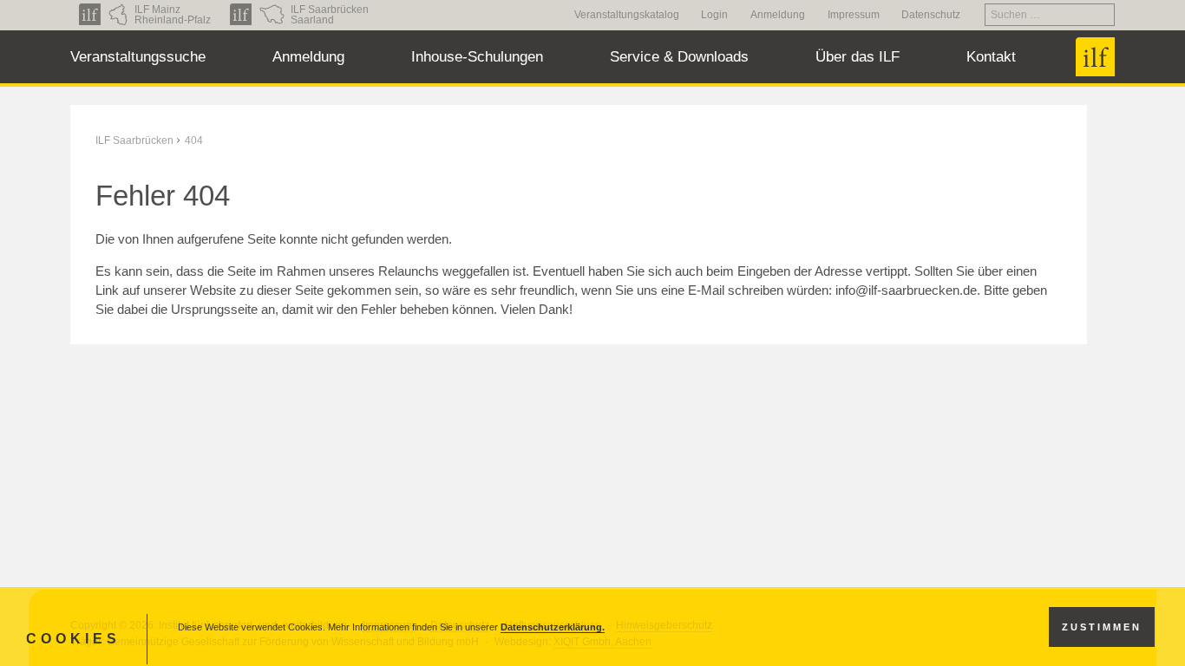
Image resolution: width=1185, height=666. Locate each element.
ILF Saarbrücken (134, 140)
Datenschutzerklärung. (553, 627)
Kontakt (991, 57)
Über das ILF (857, 57)
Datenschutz (930, 15)
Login (714, 15)
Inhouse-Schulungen (477, 57)
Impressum (854, 15)
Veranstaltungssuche (138, 57)
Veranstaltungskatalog (626, 15)
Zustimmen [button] (1102, 627)
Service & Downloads (679, 57)
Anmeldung (777, 15)
